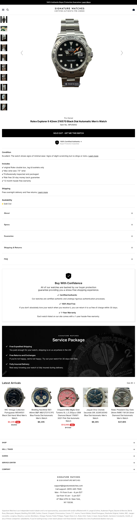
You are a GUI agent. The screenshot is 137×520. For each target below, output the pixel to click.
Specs (7, 225)
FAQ (6, 259)
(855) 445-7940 (74, 489)
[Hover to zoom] (72, 53)
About (7, 213)
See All (130, 383)
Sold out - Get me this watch (68, 133)
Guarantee (9, 236)
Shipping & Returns (13, 247)
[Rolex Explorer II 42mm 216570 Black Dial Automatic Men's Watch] (4, 19)
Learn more (93, 156)
